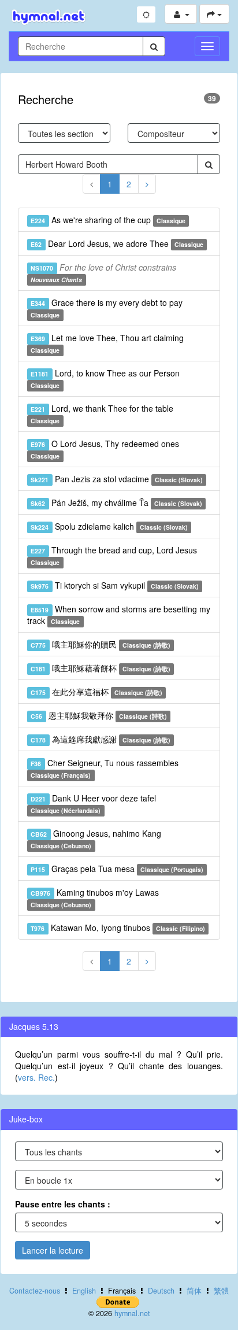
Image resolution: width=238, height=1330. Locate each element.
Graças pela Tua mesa (117, 868)
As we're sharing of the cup (108, 220)
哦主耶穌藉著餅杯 (100, 668)
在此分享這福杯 (96, 691)
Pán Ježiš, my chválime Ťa (116, 502)
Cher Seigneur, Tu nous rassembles (104, 768)
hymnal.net (132, 1313)
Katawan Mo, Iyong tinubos (118, 927)
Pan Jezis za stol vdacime (117, 479)
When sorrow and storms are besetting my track (118, 614)
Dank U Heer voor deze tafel (93, 803)
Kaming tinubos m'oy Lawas (94, 897)
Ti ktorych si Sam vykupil (115, 585)
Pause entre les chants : (62, 1204)
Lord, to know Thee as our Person (105, 378)
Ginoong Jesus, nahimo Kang (96, 838)
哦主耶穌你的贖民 (100, 644)
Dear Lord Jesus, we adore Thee (117, 243)
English (84, 1290)
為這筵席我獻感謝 (100, 739)
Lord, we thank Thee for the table (102, 413)
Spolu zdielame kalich (109, 526)
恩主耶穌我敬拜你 (99, 715)
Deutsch (161, 1290)
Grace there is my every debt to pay (106, 308)
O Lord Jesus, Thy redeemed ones (104, 449)
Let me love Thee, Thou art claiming (107, 343)
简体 (194, 1290)
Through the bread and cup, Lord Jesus (113, 555)
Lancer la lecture (52, 1250)
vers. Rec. (36, 1077)
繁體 (221, 1290)
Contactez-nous (34, 1290)
